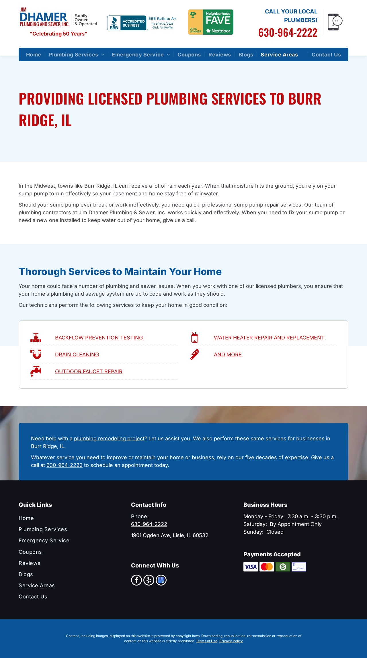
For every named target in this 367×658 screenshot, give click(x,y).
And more (228, 354)
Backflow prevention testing (99, 338)
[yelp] (148, 581)
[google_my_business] (161, 581)
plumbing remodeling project (109, 438)
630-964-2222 (287, 32)
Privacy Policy (231, 641)
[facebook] (136, 581)
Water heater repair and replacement (269, 338)
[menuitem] (34, 54)
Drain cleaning (77, 354)
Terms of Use (206, 641)
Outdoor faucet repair (88, 371)
